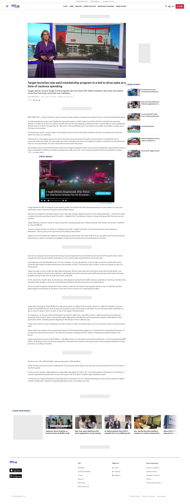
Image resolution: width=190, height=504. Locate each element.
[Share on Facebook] (34, 100)
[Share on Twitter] (37, 100)
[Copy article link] (39, 100)
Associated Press (33, 97)
